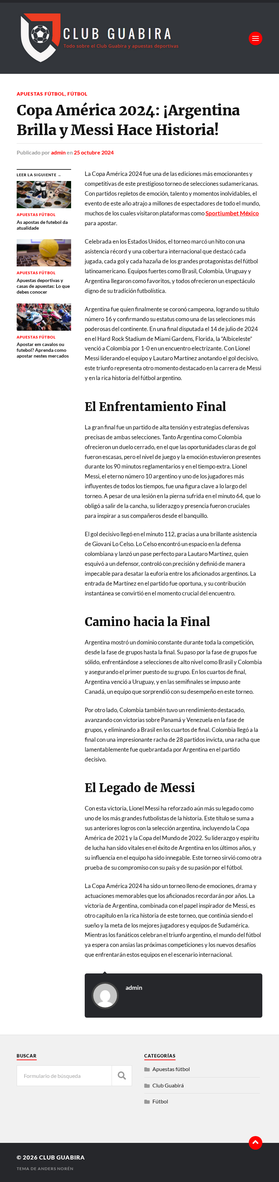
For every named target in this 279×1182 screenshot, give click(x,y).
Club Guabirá (168, 1085)
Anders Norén (55, 1168)
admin (58, 152)
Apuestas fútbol (41, 94)
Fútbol (77, 94)
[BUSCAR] (122, 1075)
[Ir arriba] (255, 1143)
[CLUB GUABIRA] (98, 60)
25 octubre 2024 (94, 152)
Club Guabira (62, 1157)
